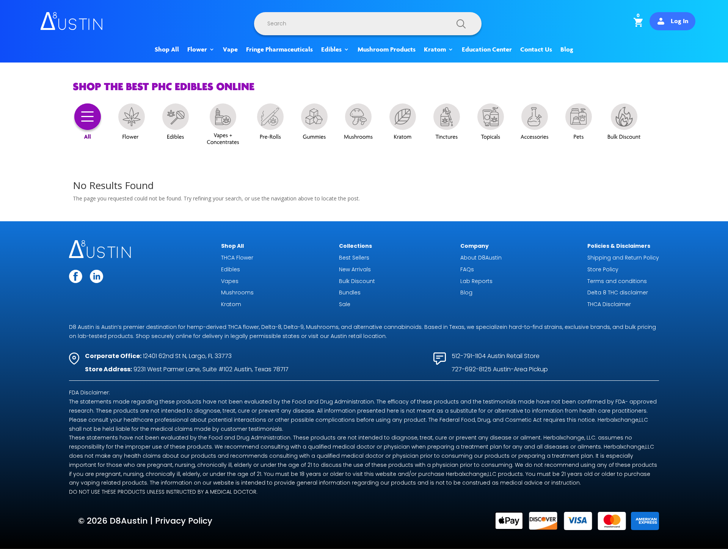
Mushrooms (237, 292)
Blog (566, 49)
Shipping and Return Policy (623, 257)
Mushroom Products (387, 49)
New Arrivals (355, 269)
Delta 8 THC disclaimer (617, 292)
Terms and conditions (617, 281)
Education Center (487, 49)
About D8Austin (481, 257)
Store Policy (602, 269)
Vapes (229, 281)
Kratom (435, 49)
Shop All (167, 49)
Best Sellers (354, 257)
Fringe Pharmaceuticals (279, 49)
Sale (344, 304)
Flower (197, 49)
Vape (230, 49)
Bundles (350, 292)
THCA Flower (237, 257)
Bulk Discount (357, 281)
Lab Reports (476, 281)
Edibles (331, 49)
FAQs (467, 269)
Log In (679, 21)
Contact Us (536, 49)
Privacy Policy (183, 521)
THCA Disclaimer (609, 304)
